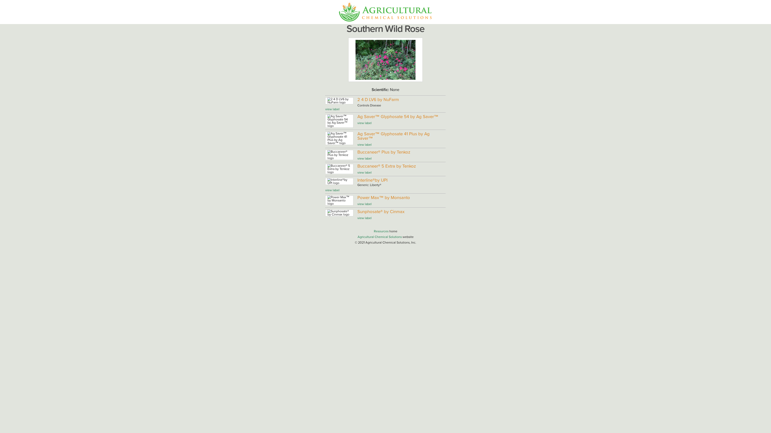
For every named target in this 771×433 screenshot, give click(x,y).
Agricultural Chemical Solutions (380, 237)
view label (332, 109)
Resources (381, 231)
